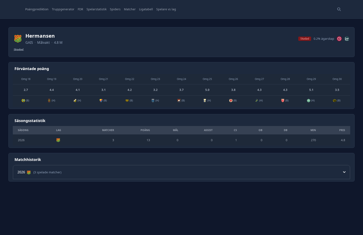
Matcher (130, 9)
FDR (80, 9)
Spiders (115, 9)
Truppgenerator (63, 9)
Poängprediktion (37, 9)
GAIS (29, 42)
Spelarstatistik (97, 9)
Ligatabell (146, 9)
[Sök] (339, 9)
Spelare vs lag (166, 9)
